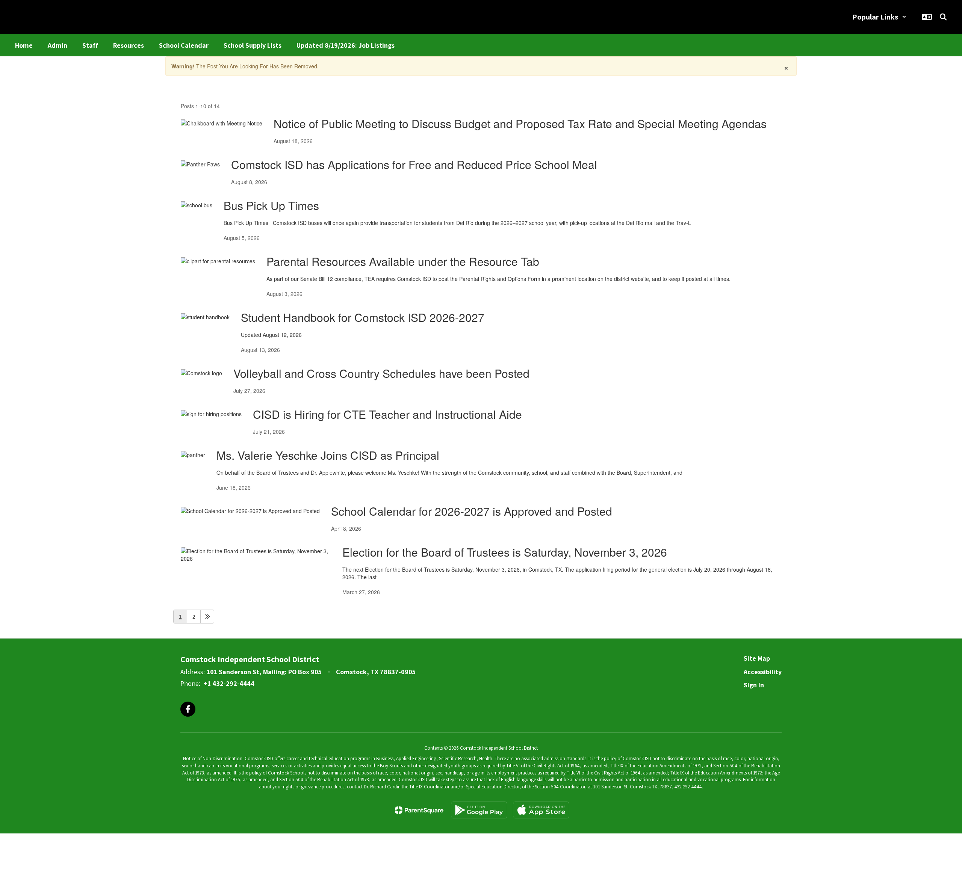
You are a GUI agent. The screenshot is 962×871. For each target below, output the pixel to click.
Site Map (757, 658)
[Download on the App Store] (541, 810)
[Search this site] (943, 17)
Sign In (754, 685)
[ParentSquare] (419, 810)
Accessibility (763, 671)
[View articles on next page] (207, 616)
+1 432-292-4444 (229, 683)
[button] (879, 17)
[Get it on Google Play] (479, 810)
